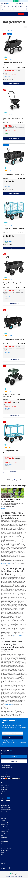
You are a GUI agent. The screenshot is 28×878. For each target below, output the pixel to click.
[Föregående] (12, 480)
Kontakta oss (14, 756)
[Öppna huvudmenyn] (1, 3)
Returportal (14, 761)
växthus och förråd (17, 635)
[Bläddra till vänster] (2, 13)
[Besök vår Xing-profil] (9, 801)
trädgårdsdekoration (8, 704)
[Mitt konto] (22, 3)
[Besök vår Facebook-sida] (4, 801)
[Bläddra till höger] (26, 31)
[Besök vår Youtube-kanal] (2, 801)
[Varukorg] (25, 3)
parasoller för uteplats (6, 563)
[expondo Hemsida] (2, 31)
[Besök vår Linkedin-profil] (7, 801)
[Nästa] (17, 480)
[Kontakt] (19, 3)
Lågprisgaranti (8, 76)
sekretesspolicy (6, 742)
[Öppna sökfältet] (17, 3)
